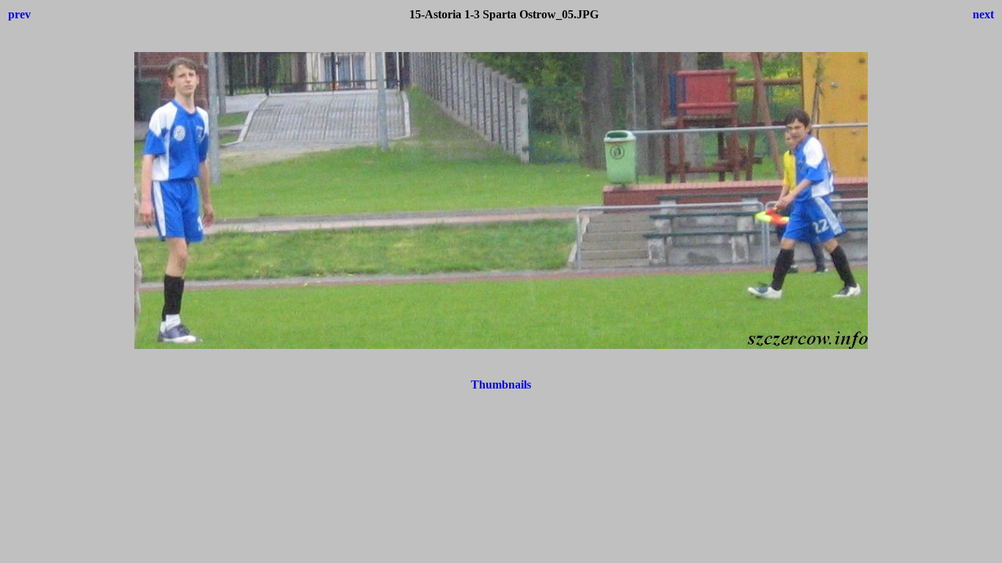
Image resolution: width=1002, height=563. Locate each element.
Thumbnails (501, 384)
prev (19, 14)
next (983, 14)
